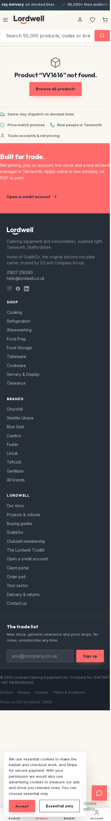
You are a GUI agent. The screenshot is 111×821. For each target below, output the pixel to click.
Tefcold (14, 462)
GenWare (15, 471)
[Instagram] (9, 288)
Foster (12, 444)
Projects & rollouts (23, 515)
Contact (6, 692)
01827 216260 (20, 272)
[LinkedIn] (26, 288)
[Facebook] (17, 288)
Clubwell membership (26, 541)
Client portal (18, 568)
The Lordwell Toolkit (25, 550)
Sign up (90, 656)
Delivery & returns (23, 594)
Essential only (59, 806)
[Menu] (5, 19)
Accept (22, 806)
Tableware (16, 356)
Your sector (17, 585)
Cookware (16, 365)
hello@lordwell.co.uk (25, 278)
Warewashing (19, 330)
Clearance (16, 383)
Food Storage (19, 348)
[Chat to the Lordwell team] (95, 793)
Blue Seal (15, 427)
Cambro (14, 436)
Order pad (16, 577)
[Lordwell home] (30, 20)
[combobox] (47, 35)
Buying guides (19, 523)
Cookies (41, 692)
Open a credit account (28, 196)
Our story (15, 505)
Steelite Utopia (20, 418)
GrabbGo (15, 532)
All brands (16, 480)
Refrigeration (18, 321)
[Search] (102, 35)
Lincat (12, 453)
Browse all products (55, 89)
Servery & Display (23, 374)
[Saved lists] (92, 20)
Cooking (14, 312)
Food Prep (16, 339)
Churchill (15, 409)
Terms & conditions (69, 692)
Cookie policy (90, 806)
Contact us (17, 603)
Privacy (24, 692)
